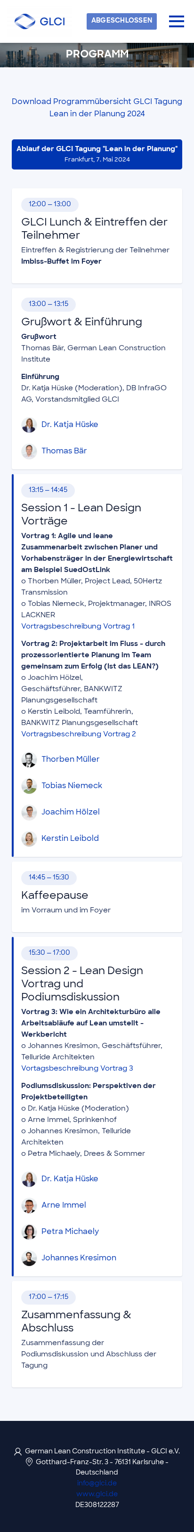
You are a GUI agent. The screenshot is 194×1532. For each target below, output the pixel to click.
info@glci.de (97, 1483)
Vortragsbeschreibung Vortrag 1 (78, 626)
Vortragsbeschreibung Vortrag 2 (78, 734)
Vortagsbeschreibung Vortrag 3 (77, 1068)
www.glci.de (97, 1494)
